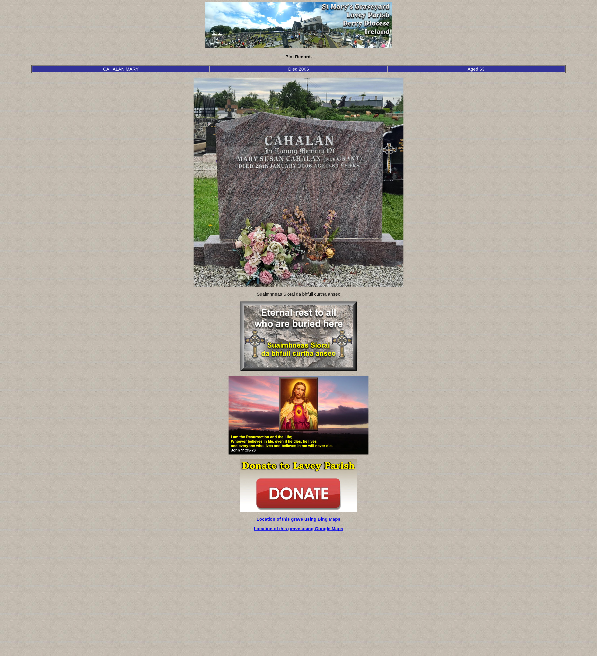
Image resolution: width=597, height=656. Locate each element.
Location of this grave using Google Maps (298, 528)
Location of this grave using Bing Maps (298, 519)
